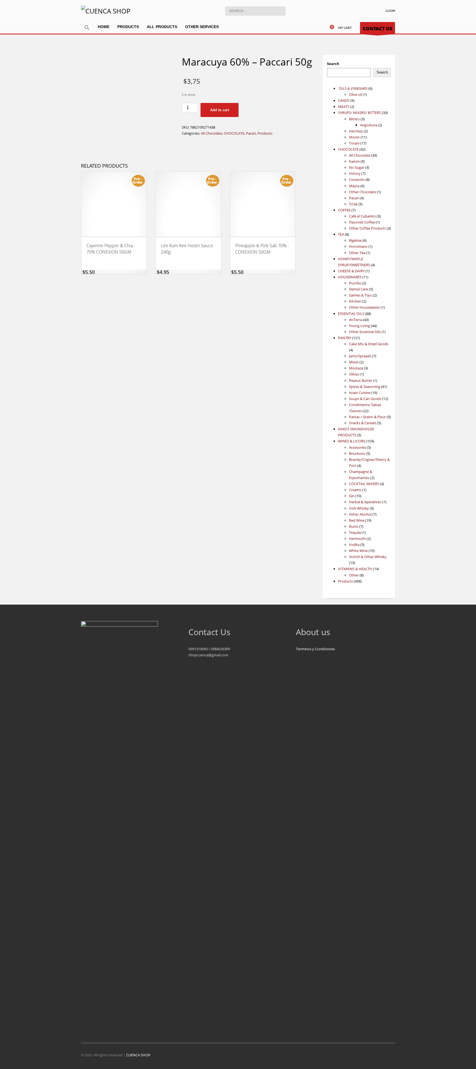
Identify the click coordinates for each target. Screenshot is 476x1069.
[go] (280, 11)
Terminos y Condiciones (315, 648)
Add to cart (219, 110)
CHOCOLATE (234, 133)
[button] (87, 27)
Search (333, 63)
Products (265, 133)
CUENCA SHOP (138, 1054)
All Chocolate (211, 133)
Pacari (251, 133)
